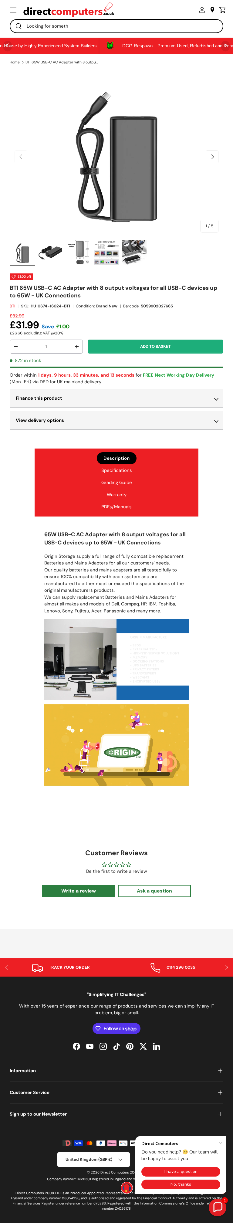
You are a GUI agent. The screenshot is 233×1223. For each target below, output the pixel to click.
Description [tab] (116, 458)
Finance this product (39, 398)
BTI (12, 306)
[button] (221, 10)
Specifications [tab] (116, 470)
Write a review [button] (78, 891)
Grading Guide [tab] (116, 482)
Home (15, 62)
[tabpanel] (116, 659)
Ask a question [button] (154, 891)
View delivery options (40, 420)
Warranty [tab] (117, 495)
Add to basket (155, 346)
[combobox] (116, 26)
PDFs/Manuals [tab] (116, 507)
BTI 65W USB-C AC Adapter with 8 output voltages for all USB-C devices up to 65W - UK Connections (61, 62)
